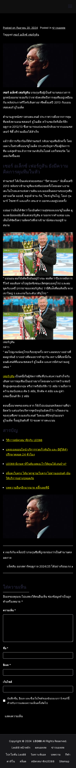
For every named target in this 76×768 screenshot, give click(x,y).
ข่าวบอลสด (58, 27)
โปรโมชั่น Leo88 (16, 754)
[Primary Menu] (70, 7)
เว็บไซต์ (7, 681)
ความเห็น (9, 610)
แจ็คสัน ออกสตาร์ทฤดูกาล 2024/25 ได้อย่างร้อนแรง (39, 566)
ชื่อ (5, 648)
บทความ (56, 754)
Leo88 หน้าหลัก (21, 747)
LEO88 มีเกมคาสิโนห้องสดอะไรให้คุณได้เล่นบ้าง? (36, 464)
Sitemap (64, 761)
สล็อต (23, 761)
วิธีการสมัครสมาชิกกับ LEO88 (24, 440)
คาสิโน (11, 761)
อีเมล (7, 664)
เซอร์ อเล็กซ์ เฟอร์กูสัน (26, 34)
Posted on (20, 27)
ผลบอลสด (40, 747)
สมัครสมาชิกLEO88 (42, 761)
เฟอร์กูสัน (8, 376)
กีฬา (67, 754)
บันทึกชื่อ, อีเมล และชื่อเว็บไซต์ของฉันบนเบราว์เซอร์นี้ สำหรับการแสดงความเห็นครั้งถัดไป (38, 701)
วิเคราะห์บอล (38, 754)
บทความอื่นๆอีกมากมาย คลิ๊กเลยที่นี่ (27, 487)
